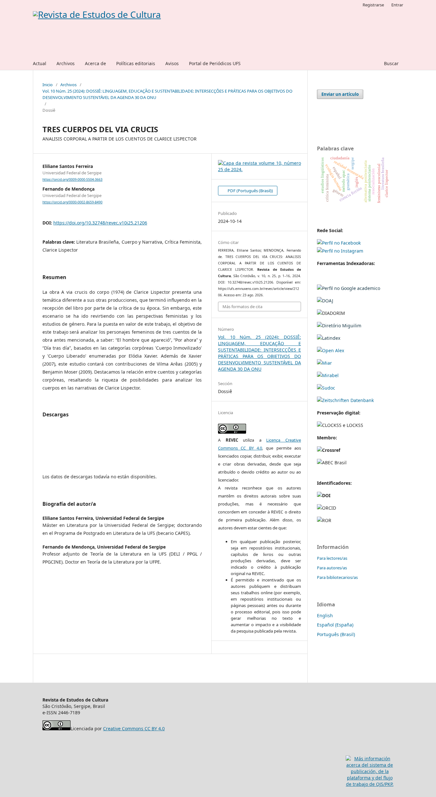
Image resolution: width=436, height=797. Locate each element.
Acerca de (95, 63)
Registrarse (373, 5)
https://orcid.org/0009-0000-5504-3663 (72, 179)
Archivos (65, 63)
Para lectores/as (332, 558)
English (325, 615)
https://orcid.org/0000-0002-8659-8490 (72, 202)
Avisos (172, 63)
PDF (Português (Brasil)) (250, 191)
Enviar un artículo (340, 94)
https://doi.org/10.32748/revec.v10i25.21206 (100, 223)
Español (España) (335, 625)
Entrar (397, 5)
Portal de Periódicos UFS (215, 63)
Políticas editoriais (135, 63)
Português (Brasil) (336, 634)
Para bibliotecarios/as (337, 577)
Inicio (47, 84)
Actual (39, 63)
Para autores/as (332, 568)
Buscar (391, 63)
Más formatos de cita (242, 306)
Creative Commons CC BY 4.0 (134, 728)
